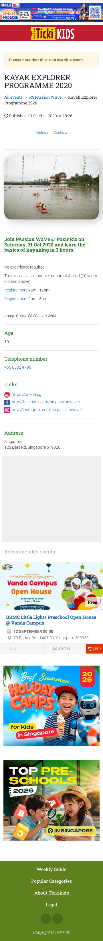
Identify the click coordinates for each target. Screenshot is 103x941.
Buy (98, 649)
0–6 (13, 648)
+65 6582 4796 (17, 367)
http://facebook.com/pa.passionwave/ (46, 402)
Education (61, 648)
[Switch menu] (8, 33)
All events (13, 97)
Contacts (61, 133)
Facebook (46, 918)
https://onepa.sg (26, 394)
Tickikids (62, 932)
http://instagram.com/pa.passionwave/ (47, 409)
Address (42, 133)
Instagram (57, 918)
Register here (15, 290)
